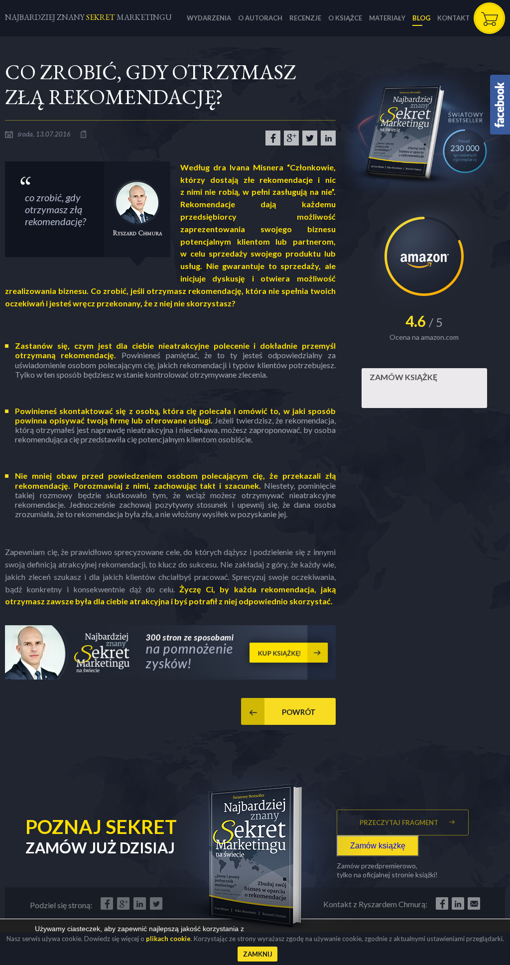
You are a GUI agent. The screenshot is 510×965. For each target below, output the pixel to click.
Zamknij (257, 954)
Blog (421, 18)
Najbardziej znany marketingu (88, 17)
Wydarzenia (209, 18)
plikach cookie (168, 939)
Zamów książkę (403, 377)
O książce (345, 18)
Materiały (387, 18)
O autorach (260, 18)
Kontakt (453, 18)
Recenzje (305, 18)
